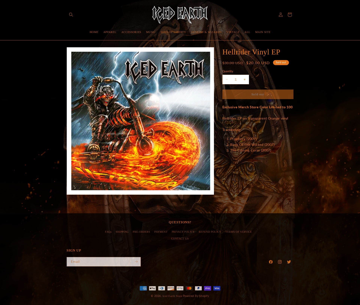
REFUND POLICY (210, 231)
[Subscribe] (136, 262)
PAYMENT (161, 231)
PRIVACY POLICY (183, 231)
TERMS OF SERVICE (238, 231)
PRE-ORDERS (141, 231)
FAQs (108, 231)
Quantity (227, 71)
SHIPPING (122, 231)
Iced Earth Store (172, 295)
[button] (71, 14)
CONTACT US (180, 238)
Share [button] (230, 163)
